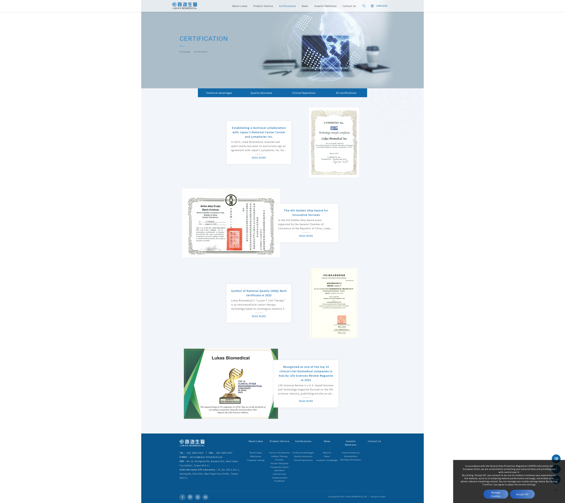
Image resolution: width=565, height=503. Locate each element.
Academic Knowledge (327, 460)
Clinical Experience (303, 93)
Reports (327, 452)
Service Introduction (279, 452)
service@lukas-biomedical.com (206, 457)
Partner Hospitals (279, 463)
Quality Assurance (261, 93)
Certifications (200, 52)
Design (374, 496)
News (327, 456)
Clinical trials (279, 474)
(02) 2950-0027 (195, 453)
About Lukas (256, 452)
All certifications (346, 93)
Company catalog (255, 460)
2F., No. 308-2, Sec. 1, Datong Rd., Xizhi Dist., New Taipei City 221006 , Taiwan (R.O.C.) (210, 473)
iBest (383, 496)
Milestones (255, 456)
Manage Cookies (496, 494)
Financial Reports (350, 452)
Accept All (522, 494)
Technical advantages (219, 93)
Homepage (185, 52)
